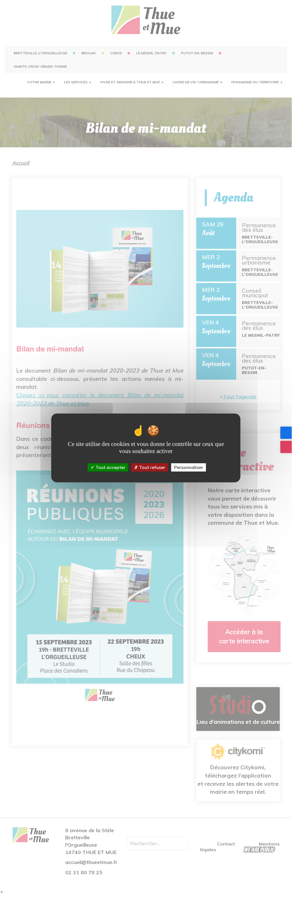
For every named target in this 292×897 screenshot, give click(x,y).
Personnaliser (188, 467)
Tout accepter (109, 467)
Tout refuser (151, 467)
